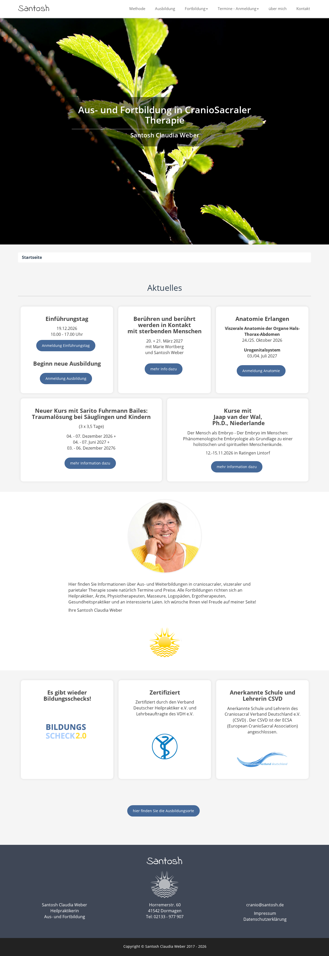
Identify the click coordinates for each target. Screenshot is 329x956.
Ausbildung (165, 8)
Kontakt (303, 8)
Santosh (33, 9)
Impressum (265, 913)
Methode (137, 8)
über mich (278, 8)
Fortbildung (195, 8)
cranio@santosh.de (265, 905)
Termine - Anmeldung (237, 8)
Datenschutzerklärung (265, 919)
